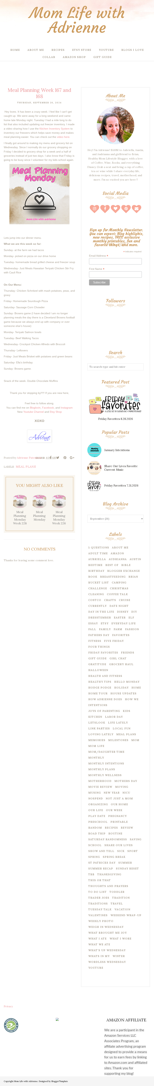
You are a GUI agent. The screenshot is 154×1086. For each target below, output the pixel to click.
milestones (118, 740)
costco (94, 600)
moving (121, 787)
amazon (117, 553)
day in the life (101, 611)
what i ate (97, 938)
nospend (95, 798)
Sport (132, 851)
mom (135, 740)
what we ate (99, 944)
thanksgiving (109, 874)
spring (94, 857)
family (105, 629)
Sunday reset (127, 868)
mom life (96, 746)
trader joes (98, 897)
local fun (122, 728)
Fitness (94, 641)
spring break (114, 857)
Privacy (8, 1006)
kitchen (95, 716)
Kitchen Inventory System (54, 128)
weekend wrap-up (125, 915)
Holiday (121, 687)
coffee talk (117, 594)
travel (117, 903)
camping (119, 582)
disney (122, 611)
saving (135, 839)
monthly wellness (105, 775)
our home (119, 804)
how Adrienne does (105, 699)
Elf (131, 617)
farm (118, 629)
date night (119, 606)
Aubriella (97, 559)
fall (92, 629)
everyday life (123, 623)
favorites (121, 635)
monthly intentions (106, 763)
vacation (122, 909)
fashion (132, 629)
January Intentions (117, 450)
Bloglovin (35, 407)
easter (120, 617)
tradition (121, 897)
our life (95, 810)
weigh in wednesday (106, 927)
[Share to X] (58, 458)
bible (126, 565)
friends (127, 652)
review (127, 827)
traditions (98, 903)
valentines (98, 915)
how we (132, 699)
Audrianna (118, 559)
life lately (118, 722)
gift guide (97, 658)
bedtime (95, 565)
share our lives (118, 845)
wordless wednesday (107, 962)
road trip (97, 833)
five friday (114, 641)
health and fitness (105, 676)
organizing (98, 804)
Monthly (96, 757)
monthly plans (101, 769)
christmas (119, 588)
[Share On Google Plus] (72, 458)
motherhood (100, 781)
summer (125, 862)
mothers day (125, 781)
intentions (97, 705)
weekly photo (100, 921)
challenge (97, 588)
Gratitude (97, 664)
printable (119, 822)
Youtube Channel (33, 411)
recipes (111, 827)
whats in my (99, 956)
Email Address (98, 256)
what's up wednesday (107, 950)
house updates (123, 693)
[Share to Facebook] (51, 458)
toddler (117, 892)
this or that (99, 880)
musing (94, 792)
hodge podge (99, 687)
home (136, 687)
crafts (110, 600)
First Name (96, 269)
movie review (100, 787)
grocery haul (121, 664)
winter (118, 956)
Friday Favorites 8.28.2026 (115, 419)
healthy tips (99, 681)
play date (96, 816)
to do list (97, 892)
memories (96, 740)
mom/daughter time (106, 751)
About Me (120, 547)
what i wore (120, 938)
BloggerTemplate (59, 1081)
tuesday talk (100, 909)
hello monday (127, 681)
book (92, 576)
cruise (124, 600)
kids (126, 711)
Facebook (48, 407)
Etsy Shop (56, 411)
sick (121, 851)
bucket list (98, 582)
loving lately (100, 734)
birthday (96, 571)
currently (97, 606)
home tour (98, 693)
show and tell (101, 851)
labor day (114, 716)
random (95, 827)
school (95, 845)
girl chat (118, 658)
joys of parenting (104, 711)
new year (112, 792)
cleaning (96, 594)
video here (63, 136)
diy (134, 611)
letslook (96, 722)
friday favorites (103, 652)
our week (114, 810)
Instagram (67, 407)
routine (115, 833)
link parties (99, 728)
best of (112, 565)
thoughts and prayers (108, 886)
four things (99, 646)
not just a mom (119, 798)
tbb (91, 874)
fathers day (98, 635)
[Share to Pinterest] (65, 458)
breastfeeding (113, 576)
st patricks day (102, 862)
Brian (133, 576)
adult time (98, 553)
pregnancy (117, 816)
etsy (105, 623)
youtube (95, 967)
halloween (98, 670)
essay (93, 623)
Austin (135, 559)
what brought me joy (107, 932)
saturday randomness (107, 839)
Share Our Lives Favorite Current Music (121, 467)
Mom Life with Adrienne (77, 20)
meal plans (26, 466)
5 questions (98, 547)
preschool (98, 822)
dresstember (99, 617)
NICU (126, 792)
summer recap (100, 868)
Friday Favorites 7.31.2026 (121, 485)
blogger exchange (123, 571)
